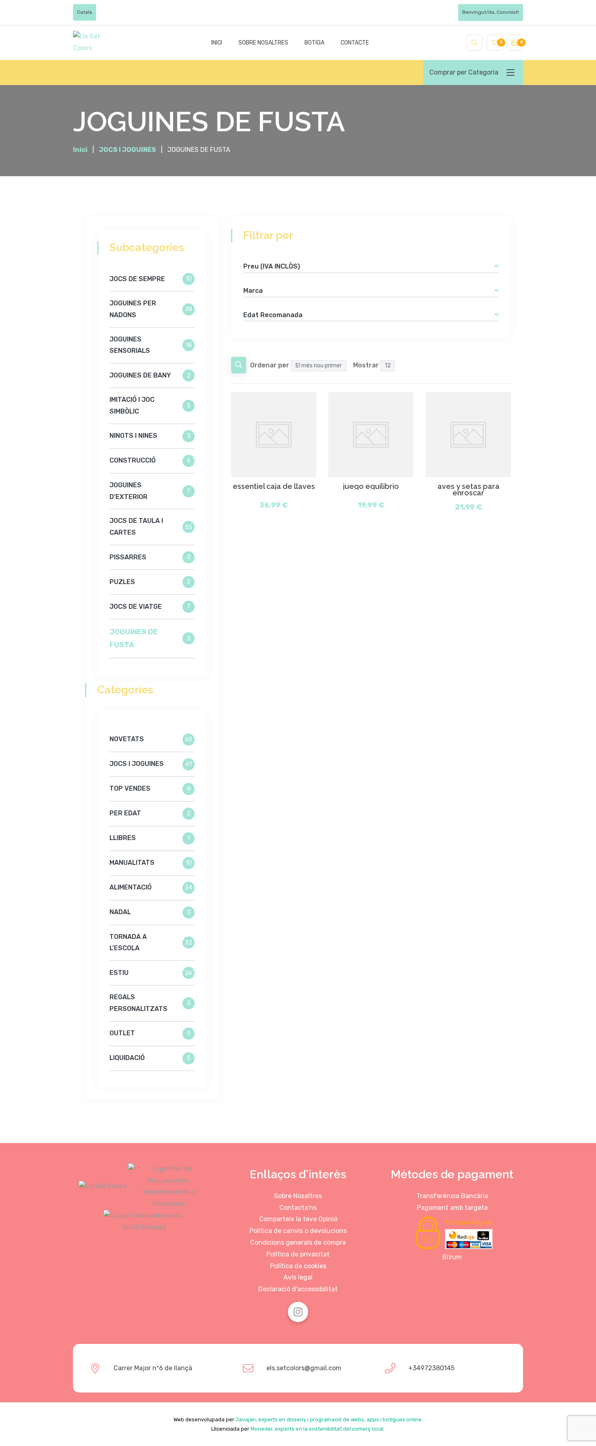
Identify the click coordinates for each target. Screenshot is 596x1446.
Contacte (355, 42)
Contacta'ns (298, 1207)
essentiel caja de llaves (274, 486)
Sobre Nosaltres (298, 1196)
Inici (216, 42)
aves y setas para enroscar (468, 489)
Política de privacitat (298, 1254)
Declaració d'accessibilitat (298, 1289)
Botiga (314, 42)
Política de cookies (298, 1266)
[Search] (474, 42)
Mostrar (366, 365)
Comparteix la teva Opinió (298, 1219)
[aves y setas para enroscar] (468, 434)
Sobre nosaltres (263, 42)
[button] (497, 266)
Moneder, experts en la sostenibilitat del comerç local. (318, 1429)
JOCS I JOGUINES (127, 150)
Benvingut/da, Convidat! (490, 12)
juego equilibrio (371, 486)
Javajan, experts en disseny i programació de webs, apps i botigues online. (329, 1419)
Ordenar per (269, 365)
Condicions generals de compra (298, 1242)
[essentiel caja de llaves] (273, 434)
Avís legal (298, 1277)
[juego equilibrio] (371, 434)
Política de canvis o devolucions (298, 1231)
